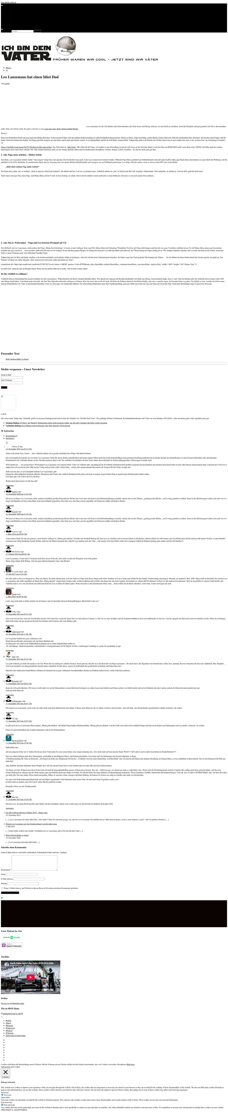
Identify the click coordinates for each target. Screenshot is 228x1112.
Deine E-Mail (6, 375)
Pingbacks (10, 438)
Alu (13, 797)
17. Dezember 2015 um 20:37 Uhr (19, 703)
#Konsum (9, 14)
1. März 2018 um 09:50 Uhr (16, 534)
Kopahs (15, 511)
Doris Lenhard (17, 740)
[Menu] (2, 5)
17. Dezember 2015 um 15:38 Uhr (19, 743)
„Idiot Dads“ (71, 147)
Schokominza (17, 701)
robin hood (16, 631)
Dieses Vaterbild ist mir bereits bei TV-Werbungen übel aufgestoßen (26, 147)
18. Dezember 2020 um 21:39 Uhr (19, 514)
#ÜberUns (10, 21)
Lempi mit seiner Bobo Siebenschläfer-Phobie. (61, 129)
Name (3, 874)
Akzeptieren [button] (121, 1064)
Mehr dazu (130, 1064)
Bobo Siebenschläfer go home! (17, 359)
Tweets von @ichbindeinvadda (12, 1003)
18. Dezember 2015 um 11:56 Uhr (19, 634)
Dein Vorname (6, 380)
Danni (14, 594)
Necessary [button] (5, 1092)
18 (7, 70)
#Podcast (9, 19)
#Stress (8, 11)
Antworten (10, 485)
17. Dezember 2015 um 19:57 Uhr (19, 721)
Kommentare (11, 436)
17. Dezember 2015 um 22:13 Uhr (19, 659)
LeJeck (7, 83)
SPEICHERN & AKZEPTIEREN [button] (14, 1110)
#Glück (8, 9)
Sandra (14, 491)
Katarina (15, 681)
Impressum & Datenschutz (16, 24)
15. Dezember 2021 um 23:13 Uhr (19, 449)
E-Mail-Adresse (7, 879)
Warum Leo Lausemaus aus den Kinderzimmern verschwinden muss (31, 824)
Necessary (8, 1095)
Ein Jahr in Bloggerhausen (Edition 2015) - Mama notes (27, 812)
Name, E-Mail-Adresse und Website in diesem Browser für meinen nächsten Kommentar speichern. (41, 888)
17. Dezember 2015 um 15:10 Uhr (19, 799)
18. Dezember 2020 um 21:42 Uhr (19, 494)
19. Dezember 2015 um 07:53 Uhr (19, 614)
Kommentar (6, 869)
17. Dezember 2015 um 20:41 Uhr (19, 683)
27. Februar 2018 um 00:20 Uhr (18, 554)
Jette (13, 656)
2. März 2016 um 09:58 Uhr (16, 596)
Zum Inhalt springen (8, 2)
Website (4, 883)
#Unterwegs (10, 16)
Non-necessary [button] (6, 1102)
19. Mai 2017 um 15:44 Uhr (16, 574)
